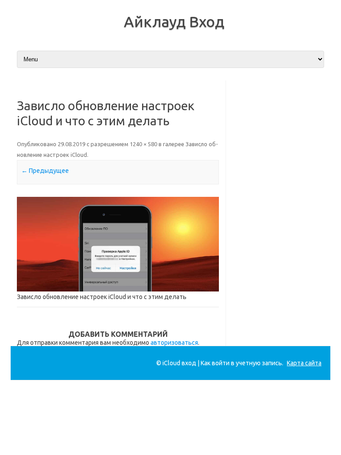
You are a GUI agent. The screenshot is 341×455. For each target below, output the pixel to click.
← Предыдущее (45, 170)
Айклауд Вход (174, 21)
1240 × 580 (143, 144)
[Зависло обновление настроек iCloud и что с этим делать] (118, 244)
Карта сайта (304, 363)
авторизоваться (174, 342)
